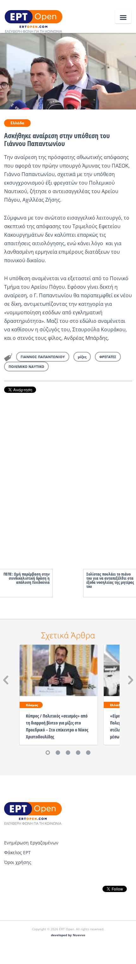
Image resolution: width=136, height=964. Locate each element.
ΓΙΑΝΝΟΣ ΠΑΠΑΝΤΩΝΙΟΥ (43, 356)
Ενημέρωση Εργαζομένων (31, 843)
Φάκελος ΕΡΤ (17, 852)
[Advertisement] (68, 474)
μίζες (82, 356)
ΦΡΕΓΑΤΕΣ (107, 356)
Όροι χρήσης (17, 862)
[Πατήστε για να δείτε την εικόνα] (68, 70)
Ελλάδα (17, 123)
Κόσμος (32, 705)
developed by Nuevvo (68, 935)
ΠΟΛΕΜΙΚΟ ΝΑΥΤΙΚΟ (26, 366)
